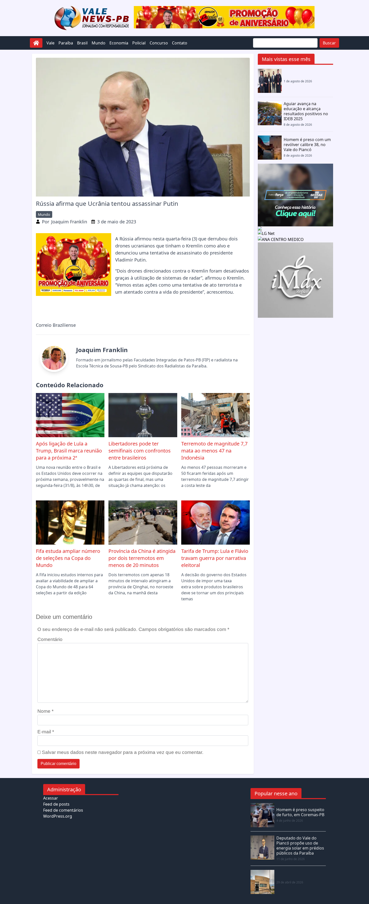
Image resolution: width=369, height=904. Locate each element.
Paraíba (65, 43)
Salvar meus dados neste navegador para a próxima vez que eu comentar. (122, 752)
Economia (118, 43)
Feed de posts (56, 804)
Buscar (329, 43)
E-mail (45, 731)
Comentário (50, 639)
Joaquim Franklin (69, 222)
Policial (139, 43)
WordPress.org (57, 816)
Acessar (50, 798)
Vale (50, 43)
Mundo (98, 43)
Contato (179, 43)
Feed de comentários (63, 810)
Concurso (159, 43)
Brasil (82, 43)
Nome (45, 711)
